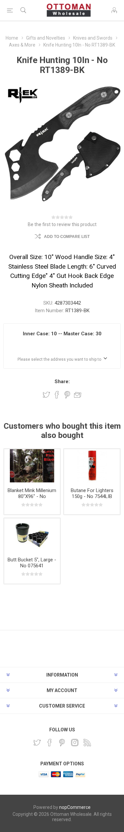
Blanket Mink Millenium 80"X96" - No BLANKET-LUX (32, 496)
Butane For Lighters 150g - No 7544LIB (92, 493)
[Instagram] (74, 742)
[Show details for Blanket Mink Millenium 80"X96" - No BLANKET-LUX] (32, 466)
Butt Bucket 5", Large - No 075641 (32, 563)
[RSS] (87, 742)
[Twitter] (37, 742)
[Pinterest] (62, 742)
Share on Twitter (46, 394)
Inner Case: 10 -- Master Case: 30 (62, 334)
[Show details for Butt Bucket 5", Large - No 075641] (32, 535)
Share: (62, 381)
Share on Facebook (57, 394)
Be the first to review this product (62, 224)
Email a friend (77, 394)
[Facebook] (49, 742)
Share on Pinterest (67, 394)
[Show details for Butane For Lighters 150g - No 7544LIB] (92, 466)
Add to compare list (67, 236)
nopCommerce (75, 807)
